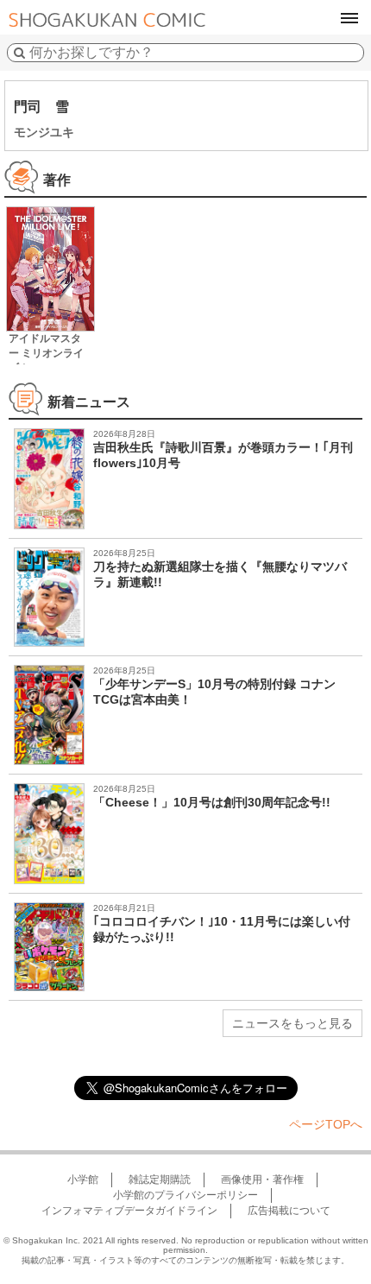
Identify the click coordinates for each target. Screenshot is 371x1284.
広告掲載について (289, 1211)
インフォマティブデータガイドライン (129, 1211)
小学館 (82, 1179)
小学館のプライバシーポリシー (185, 1195)
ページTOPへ (325, 1124)
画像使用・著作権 (262, 1179)
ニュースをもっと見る (292, 1023)
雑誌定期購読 (160, 1179)
